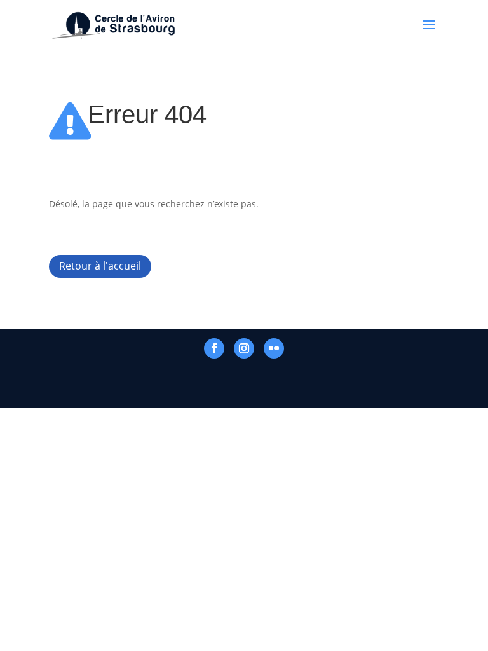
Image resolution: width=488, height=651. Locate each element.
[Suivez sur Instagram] (244, 348)
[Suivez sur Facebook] (214, 348)
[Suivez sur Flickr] (274, 348)
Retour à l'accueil (100, 266)
